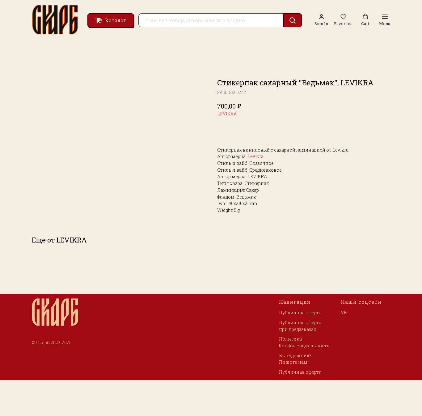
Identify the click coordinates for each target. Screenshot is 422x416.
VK (344, 312)
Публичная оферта (300, 312)
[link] (321, 20)
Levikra (255, 156)
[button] (343, 20)
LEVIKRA (227, 114)
